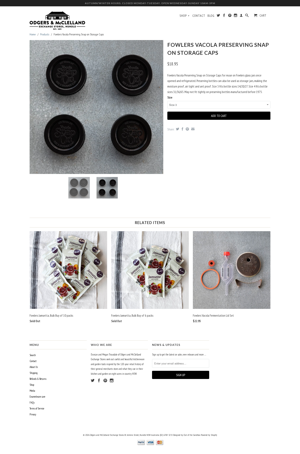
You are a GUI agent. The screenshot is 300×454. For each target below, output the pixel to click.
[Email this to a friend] (192, 129)
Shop (185, 15)
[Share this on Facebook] (182, 129)
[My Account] (241, 16)
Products (44, 34)
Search (33, 355)
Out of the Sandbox (192, 434)
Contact (198, 16)
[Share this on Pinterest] (187, 129)
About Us (34, 367)
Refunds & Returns (38, 379)
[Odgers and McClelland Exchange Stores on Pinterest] (230, 16)
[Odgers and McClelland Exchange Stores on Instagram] (235, 16)
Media (32, 390)
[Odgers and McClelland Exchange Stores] (58, 19)
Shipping (34, 373)
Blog (211, 16)
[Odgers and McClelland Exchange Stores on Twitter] (218, 16)
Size (169, 97)
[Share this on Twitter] (177, 129)
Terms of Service (37, 408)
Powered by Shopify (209, 434)
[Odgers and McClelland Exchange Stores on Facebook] (224, 16)
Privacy (33, 414)
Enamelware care (37, 396)
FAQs (32, 402)
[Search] (247, 16)
